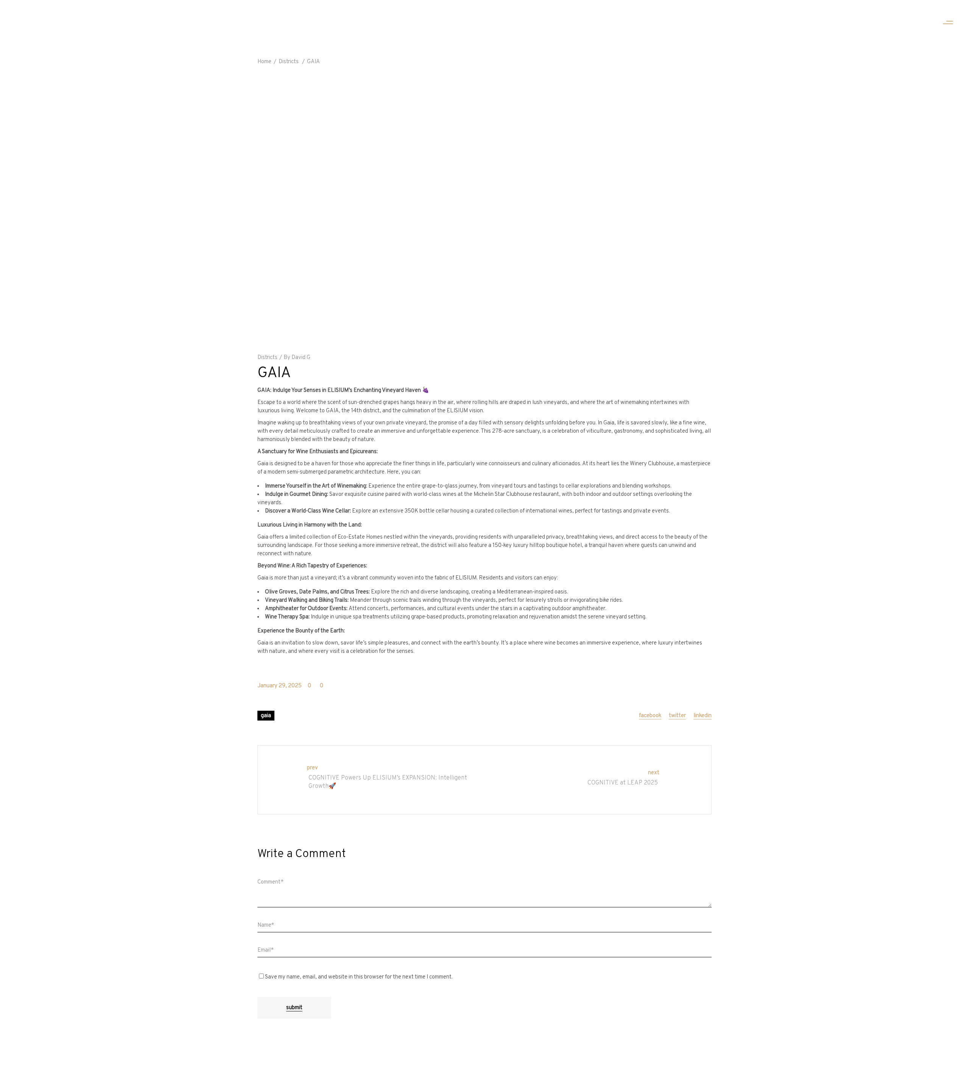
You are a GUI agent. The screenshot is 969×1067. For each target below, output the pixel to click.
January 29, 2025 (279, 686)
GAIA (266, 715)
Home (264, 61)
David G (300, 357)
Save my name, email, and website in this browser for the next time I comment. (359, 977)
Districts (289, 61)
